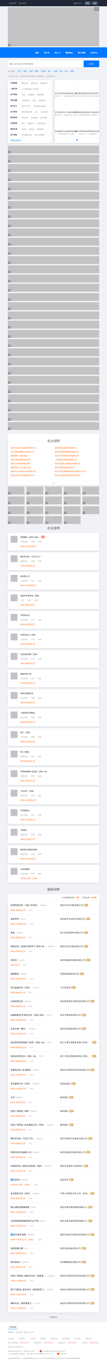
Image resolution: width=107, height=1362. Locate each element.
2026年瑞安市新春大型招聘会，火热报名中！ (38, 76)
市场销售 (13, 83)
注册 (94, 3)
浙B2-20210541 (29, 1351)
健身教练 (15, 973)
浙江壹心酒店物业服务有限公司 (67, 475)
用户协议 (77, 1338)
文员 (61, 71)
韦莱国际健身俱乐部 (69, 973)
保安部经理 (26, 100)
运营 (31, 71)
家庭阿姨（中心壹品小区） (21, 467)
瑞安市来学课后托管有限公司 (67, 455)
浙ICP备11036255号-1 (16, 1347)
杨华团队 (64, 1097)
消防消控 (42, 100)
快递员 (24, 129)
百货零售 (13, 123)
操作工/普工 (26, 106)
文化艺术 (25, 118)
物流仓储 (13, 129)
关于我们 (11, 1338)
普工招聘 (81, 53)
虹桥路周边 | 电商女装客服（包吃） (27, 1165)
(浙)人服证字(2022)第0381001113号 (39, 1354)
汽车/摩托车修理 (39, 106)
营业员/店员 (41, 123)
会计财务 (13, 112)
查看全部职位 (15, 140)
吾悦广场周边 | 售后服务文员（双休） (28, 1124)
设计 (49, 71)
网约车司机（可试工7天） (23, 1138)
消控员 (14, 959)
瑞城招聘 (12, 3)
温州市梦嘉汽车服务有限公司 (73, 1138)
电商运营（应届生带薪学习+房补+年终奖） (29, 946)
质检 (13, 932)
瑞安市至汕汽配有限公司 (71, 905)
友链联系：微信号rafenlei (25, 1332)
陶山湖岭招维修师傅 (20, 1207)
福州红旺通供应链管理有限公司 (74, 1069)
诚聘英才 (43, 1338)
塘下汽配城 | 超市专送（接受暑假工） (28, 1289)
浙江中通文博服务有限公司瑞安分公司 (70, 471)
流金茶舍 (64, 1179)
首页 (37, 53)
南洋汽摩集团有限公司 (70, 1014)
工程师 (43, 71)
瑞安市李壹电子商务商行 (71, 1165)
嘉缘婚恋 (22, 3)
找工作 (47, 53)
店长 (23, 123)
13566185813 (24, 1342)
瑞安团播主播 (17, 1248)
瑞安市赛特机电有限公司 (65, 467)
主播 (55, 71)
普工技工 (13, 106)
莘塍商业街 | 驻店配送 (21, 1069)
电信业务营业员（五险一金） (24, 1056)
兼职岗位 (69, 53)
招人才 (57, 53)
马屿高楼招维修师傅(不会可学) (25, 1220)
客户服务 (13, 135)
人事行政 (13, 89)
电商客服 (40, 95)
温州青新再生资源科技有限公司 (74, 1001)
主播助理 (31, 95)
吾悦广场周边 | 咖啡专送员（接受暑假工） (29, 1275)
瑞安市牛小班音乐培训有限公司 (23, 471)
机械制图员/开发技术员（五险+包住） (28, 1014)
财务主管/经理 (27, 112)
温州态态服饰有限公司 (70, 1028)
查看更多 (53, 1317)
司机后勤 (13, 100)
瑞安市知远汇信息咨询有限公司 (23, 447)
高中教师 (34, 118)
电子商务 (13, 94)
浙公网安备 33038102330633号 (54, 1351)
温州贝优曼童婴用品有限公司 (67, 451)
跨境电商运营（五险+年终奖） (25, 905)
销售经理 (43, 83)
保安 (34, 100)
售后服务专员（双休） (21, 1083)
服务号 (79, 3)
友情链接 (12, 1327)
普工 (20, 71)
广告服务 (32, 1338)
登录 (87, 3)
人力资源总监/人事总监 (30, 89)
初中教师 (43, 118)
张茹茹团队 (65, 1083)
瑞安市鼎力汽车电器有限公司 (22, 475)
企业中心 (94, 53)
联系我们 (22, 1338)
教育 (72, 71)
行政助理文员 (17, 1001)
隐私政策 (54, 1338)
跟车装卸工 (16, 1261)
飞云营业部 (65, 987)
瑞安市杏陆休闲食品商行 (21, 463)
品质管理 (15, 918)
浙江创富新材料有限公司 (71, 932)
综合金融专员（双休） (21, 987)
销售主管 (34, 83)
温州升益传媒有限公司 (70, 1248)
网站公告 (14, 76)
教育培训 (13, 117)
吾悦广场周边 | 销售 (20, 1110)
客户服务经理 (27, 135)
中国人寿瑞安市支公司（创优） (74, 1193)
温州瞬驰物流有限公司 (70, 1261)
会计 (66, 71)
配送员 (31, 129)
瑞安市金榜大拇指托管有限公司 (67, 463)
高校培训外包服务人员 (21, 1152)
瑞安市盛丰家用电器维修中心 (73, 1207)
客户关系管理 (39, 135)
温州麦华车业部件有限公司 (72, 918)
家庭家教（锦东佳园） (20, 455)
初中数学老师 (19, 1234)
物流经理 (40, 129)
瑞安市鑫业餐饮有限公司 (21, 459)
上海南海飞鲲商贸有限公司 (66, 459)
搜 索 (91, 63)
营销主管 (31, 123)
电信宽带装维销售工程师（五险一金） (28, 1042)
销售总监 (25, 83)
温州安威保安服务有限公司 (72, 959)
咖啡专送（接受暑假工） (22, 1303)
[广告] (53, 26)
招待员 (16, 1179)
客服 (36, 71)
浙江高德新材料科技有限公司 (22, 451)
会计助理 (44, 112)
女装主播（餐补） (19, 1028)
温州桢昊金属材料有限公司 (66, 447)
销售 (25, 71)
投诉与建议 (66, 1338)
